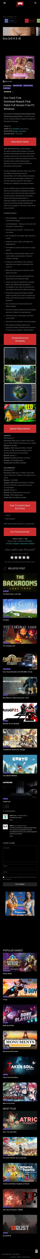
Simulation (10, 17)
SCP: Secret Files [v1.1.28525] (13, 1210)
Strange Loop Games (19, 131)
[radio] (12, 558)
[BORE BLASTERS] (20, 1014)
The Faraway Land (9, 646)
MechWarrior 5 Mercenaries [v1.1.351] (16, 698)
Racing (5, 721)
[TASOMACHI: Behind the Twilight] (20, 738)
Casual (5, 1048)
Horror (5, 591)
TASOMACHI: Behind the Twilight (14, 750)
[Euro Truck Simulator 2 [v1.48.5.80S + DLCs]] (20, 660)
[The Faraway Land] (20, 634)
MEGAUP (16, 544)
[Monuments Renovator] (20, 1040)
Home (4, 17)
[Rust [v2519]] (20, 1224)
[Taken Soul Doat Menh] (20, 1066)
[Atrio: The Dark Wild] (20, 1120)
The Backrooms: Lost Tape (12, 594)
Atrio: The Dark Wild (9, 1132)
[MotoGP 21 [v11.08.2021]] (20, 712)
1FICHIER (9, 544)
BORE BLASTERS (8, 1025)
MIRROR (32, 544)
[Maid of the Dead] (20, 1092)
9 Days (5, 1000)
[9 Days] (20, 988)
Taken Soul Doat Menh (10, 1077)
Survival (6, 88)
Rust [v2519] (7, 1236)
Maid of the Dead (9, 1103)
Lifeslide (6, 620)
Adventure (17, 85)
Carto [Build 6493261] (10, 776)
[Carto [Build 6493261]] (20, 764)
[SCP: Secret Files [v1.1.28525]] (20, 1198)
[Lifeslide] (20, 608)
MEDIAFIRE (24, 544)
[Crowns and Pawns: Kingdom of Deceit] (20, 1172)
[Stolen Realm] (20, 962)
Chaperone (6, 802)
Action (5, 695)
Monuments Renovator (10, 1051)
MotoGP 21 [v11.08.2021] (11, 724)
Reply (11, 820)
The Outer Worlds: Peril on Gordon (14, 1158)
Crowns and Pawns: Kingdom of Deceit (16, 1184)
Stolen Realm (7, 974)
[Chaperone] (20, 790)
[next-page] (7, 806)
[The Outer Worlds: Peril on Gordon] (20, 1146)
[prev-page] (4, 806)
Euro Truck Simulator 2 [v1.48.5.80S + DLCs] (17, 672)
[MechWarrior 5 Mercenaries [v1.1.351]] (20, 686)
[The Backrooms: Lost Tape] (20, 582)
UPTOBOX (28, 541)
